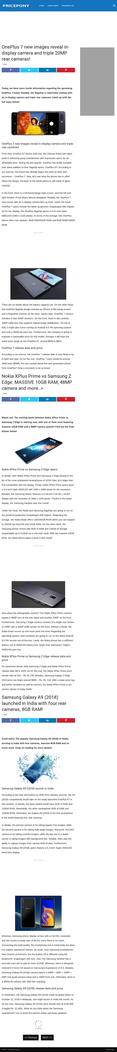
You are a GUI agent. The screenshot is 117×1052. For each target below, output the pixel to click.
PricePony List (68, 6)
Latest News (53, 6)
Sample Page (110, 1050)
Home (41, 6)
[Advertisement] (58, 27)
